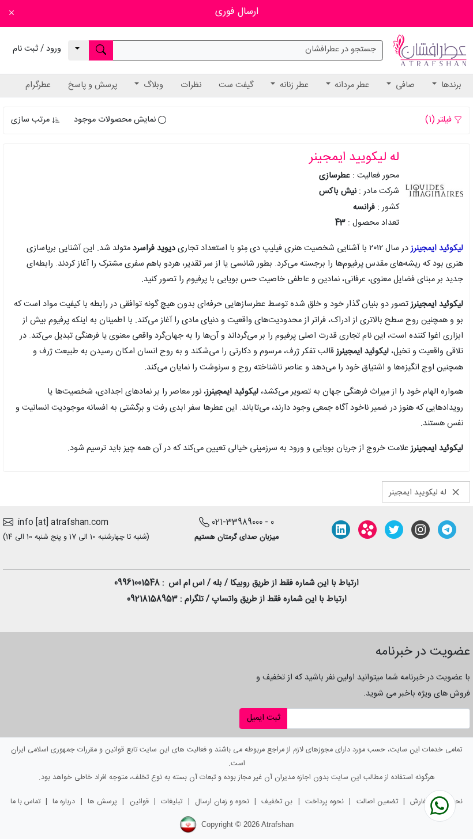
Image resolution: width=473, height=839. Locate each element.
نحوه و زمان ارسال (222, 802)
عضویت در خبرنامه (423, 651)
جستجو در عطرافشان (340, 49)
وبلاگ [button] (152, 85)
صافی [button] (404, 85)
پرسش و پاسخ (92, 85)
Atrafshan (277, 824)
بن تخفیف (276, 802)
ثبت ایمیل (263, 718)
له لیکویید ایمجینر (419, 492)
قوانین (139, 802)
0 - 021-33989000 (243, 523)
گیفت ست (236, 85)
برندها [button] (450, 85)
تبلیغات (171, 802)
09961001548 (137, 583)
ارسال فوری (236, 12)
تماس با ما (25, 802)
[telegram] (447, 529)
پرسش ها (102, 802)
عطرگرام (38, 85)
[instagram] (420, 529)
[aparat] (367, 529)
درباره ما (63, 802)
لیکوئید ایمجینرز (437, 248)
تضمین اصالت (377, 802)
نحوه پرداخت (324, 802)
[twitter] (394, 529)
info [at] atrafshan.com (60, 523)
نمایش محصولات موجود (116, 120)
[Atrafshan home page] (429, 51)
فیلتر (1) (439, 120)
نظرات (191, 85)
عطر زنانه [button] (293, 85)
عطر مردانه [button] (350, 85)
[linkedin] (341, 529)
